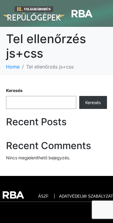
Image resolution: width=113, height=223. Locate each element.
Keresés (14, 90)
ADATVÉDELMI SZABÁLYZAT (86, 196)
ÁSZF (43, 196)
